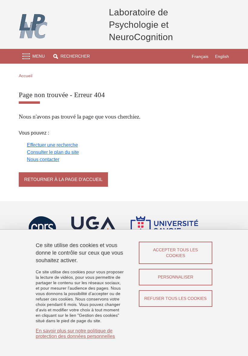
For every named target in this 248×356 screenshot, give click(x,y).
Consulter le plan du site (53, 152)
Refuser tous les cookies (175, 298)
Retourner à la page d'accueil (63, 179)
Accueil (25, 75)
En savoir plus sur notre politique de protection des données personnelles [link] (75, 333)
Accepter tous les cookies (175, 252)
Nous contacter (43, 159)
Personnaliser (175, 277)
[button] (71, 56)
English (222, 56)
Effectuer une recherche (52, 145)
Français (200, 56)
